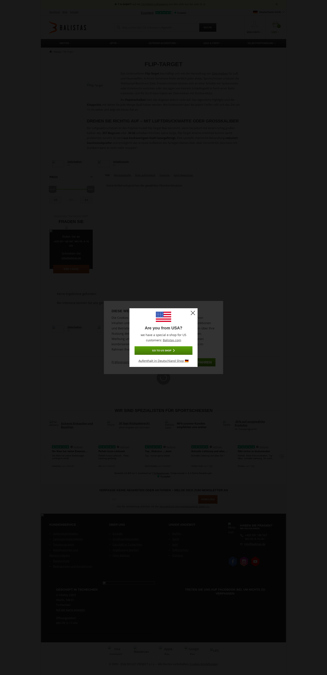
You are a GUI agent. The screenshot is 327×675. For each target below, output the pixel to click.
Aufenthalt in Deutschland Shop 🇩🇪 (163, 361)
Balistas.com (172, 340)
